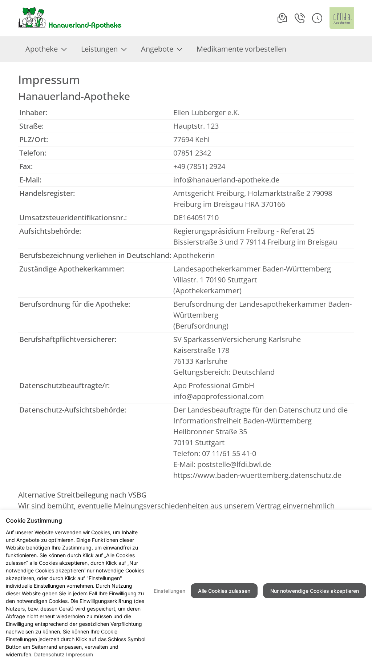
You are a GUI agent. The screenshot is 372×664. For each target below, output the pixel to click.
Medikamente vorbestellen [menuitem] (241, 49)
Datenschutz (49, 654)
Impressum (79, 654)
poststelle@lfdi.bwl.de (234, 464)
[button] (317, 18)
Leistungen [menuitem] (99, 49)
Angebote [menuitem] (157, 49)
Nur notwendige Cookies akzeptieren (314, 591)
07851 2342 (192, 153)
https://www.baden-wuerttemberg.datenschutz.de (257, 475)
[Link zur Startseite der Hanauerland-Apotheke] (70, 18)
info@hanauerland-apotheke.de (226, 180)
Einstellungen (169, 591)
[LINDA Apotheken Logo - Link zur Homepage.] (341, 18)
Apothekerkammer (207, 290)
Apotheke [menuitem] (41, 49)
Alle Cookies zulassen (224, 591)
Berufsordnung (200, 326)
